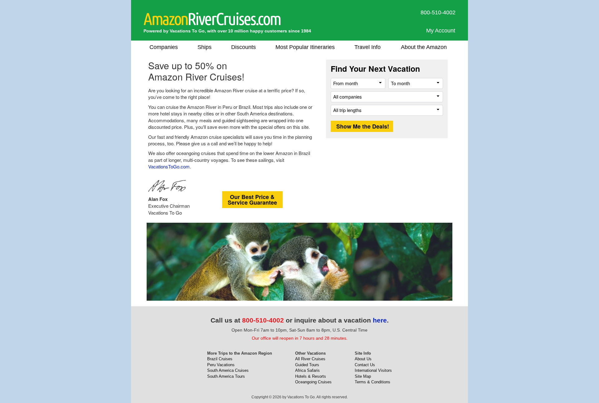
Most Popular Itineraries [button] (305, 47)
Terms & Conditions (372, 382)
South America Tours (226, 376)
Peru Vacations (221, 364)
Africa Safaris (307, 370)
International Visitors (373, 370)
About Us (363, 359)
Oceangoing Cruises (313, 382)
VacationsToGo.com (169, 166)
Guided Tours (307, 364)
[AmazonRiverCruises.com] (212, 18)
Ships (204, 47)
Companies (163, 47)
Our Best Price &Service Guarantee (252, 199)
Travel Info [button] (367, 47)
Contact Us (365, 364)
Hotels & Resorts (310, 376)
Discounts (243, 47)
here (380, 320)
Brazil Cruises (219, 359)
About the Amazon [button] (424, 47)
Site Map (363, 376)
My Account (440, 30)
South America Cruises (228, 370)
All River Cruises (310, 359)
